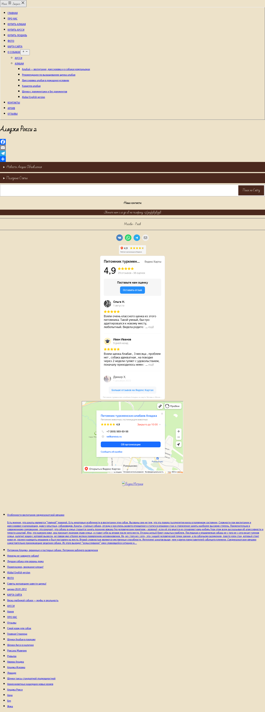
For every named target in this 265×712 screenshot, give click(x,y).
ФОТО (11, 40)
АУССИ (18, 58)
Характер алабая (31, 85)
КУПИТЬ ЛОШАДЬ (17, 35)
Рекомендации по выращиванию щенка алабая (48, 74)
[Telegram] (132, 153)
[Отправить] (132, 159)
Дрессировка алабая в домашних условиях (45, 80)
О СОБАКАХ (14, 52)
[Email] (132, 147)
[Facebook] (132, 142)
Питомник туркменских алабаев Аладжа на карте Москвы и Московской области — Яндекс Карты (134, 397)
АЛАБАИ (19, 63)
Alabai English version (33, 97)
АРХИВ (11, 108)
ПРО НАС (12, 18)
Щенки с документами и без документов (44, 91)
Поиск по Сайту (251, 190)
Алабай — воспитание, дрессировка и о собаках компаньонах (56, 69)
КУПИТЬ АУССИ (16, 29)
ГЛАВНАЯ (13, 13)
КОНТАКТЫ (14, 102)
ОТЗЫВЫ (13, 113)
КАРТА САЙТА (15, 46)
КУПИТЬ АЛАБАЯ (17, 24)
